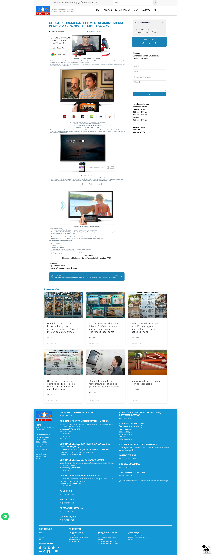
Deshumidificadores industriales (107, 532)
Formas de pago (122, 10)
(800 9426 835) (88, 2)
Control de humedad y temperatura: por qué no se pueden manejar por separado (104, 384)
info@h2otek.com (66, 2)
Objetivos (41, 538)
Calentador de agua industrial (107, 541)
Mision (41, 532)
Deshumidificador (74, 541)
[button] (163, 23)
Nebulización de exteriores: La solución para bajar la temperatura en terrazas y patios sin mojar (147, 327)
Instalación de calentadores (136, 536)
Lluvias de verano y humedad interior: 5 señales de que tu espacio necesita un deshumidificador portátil (104, 327)
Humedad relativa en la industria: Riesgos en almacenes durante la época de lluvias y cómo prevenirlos (63, 327)
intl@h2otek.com (125, 418)
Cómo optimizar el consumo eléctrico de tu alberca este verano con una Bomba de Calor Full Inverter (61, 385)
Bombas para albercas (134, 534)
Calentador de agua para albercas (108, 543)
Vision (41, 534)
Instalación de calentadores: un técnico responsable (147, 382)
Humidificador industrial (76, 532)
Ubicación (107, 10)
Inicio (97, 10)
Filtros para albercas (134, 532)
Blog (136, 10)
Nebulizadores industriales (76, 536)
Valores (41, 536)
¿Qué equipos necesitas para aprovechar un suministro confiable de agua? (144, 481)
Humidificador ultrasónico (76, 534)
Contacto (145, 10)
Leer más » (50, 337)
